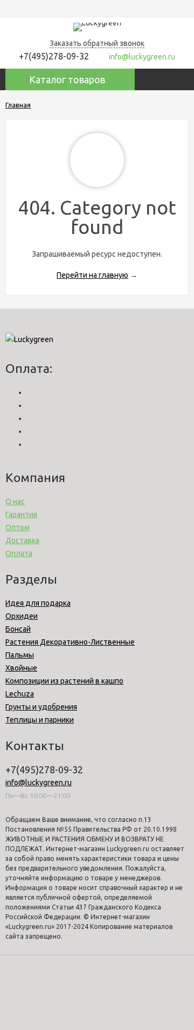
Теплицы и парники (39, 719)
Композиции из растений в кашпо (64, 681)
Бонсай (18, 629)
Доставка (22, 540)
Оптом (17, 527)
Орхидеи (21, 616)
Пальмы (19, 655)
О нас (15, 501)
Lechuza (19, 694)
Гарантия (21, 514)
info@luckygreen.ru (38, 782)
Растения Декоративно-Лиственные (70, 642)
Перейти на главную (92, 275)
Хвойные (21, 668)
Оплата (18, 553)
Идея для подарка (38, 603)
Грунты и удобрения (41, 707)
